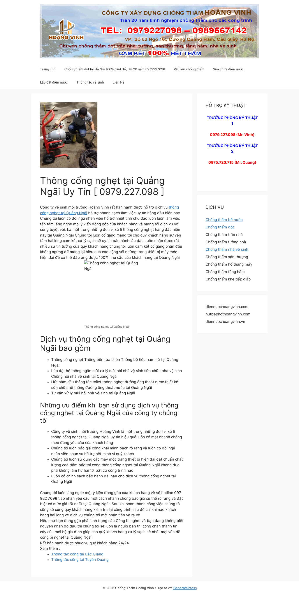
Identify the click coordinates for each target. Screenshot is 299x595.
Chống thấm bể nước (224, 219)
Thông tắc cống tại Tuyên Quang (80, 559)
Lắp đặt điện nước (54, 82)
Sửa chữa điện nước (228, 69)
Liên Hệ (119, 82)
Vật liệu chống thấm (189, 69)
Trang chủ (48, 69)
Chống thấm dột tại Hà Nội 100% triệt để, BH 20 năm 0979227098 (114, 69)
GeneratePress (185, 588)
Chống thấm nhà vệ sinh (227, 249)
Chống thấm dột (220, 227)
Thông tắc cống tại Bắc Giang (77, 554)
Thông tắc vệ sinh (90, 82)
